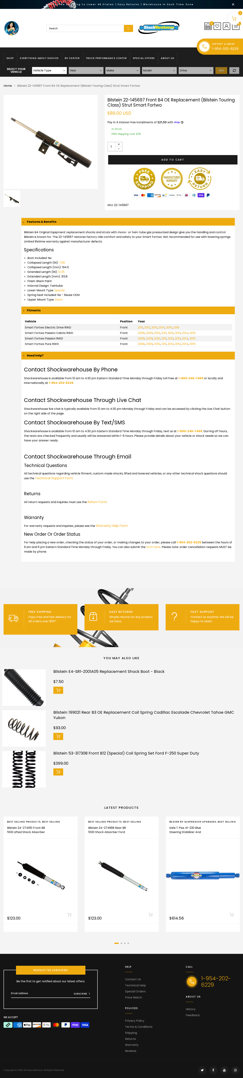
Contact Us (133, 979)
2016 (176, 327)
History (191, 1009)
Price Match (133, 997)
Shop (10, 58)
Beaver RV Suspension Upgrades (192, 821)
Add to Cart (172, 159)
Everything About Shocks (39, 58)
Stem (58, 300)
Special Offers (144, 58)
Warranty (132, 1045)
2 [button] (121, 943)
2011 (140, 327)
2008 (141, 333)
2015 (169, 327)
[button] (208, 26)
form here (153, 547)
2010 (157, 333)
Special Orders (135, 991)
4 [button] (128, 943)
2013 (154, 327)
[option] (51, 142)
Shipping (131, 1033)
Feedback (193, 1015)
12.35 (61, 272)
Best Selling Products (24, 821)
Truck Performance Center (106, 58)
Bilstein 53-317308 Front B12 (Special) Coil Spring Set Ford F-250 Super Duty (126, 753)
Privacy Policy (134, 1021)
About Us (167, 58)
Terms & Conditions (138, 1027)
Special (59, 290)
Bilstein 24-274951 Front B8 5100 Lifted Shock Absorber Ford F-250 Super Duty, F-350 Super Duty (26, 834)
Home (8, 86)
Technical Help (135, 985)
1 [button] (116, 943)
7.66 (62, 263)
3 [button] (124, 943)
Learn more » (131, 621)
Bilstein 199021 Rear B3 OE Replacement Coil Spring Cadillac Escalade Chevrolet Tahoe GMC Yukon (143, 715)
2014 (162, 327)
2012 (147, 327)
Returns (130, 1039)
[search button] (128, 28)
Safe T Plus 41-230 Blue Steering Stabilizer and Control (185, 832)
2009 (149, 333)
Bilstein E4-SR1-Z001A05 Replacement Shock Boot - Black (109, 671)
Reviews (130, 1051)
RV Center (72, 58)
